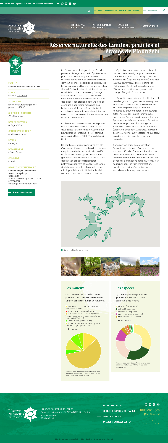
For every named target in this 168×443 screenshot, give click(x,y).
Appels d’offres (112, 417)
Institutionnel (125, 11)
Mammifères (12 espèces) (129, 317)
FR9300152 (22, 95)
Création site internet (103, 439)
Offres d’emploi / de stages (119, 411)
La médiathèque (149, 26)
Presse (136, 11)
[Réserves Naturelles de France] (21, 28)
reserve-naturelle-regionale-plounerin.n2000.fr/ (22, 106)
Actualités (9, 4)
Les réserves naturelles (78, 26)
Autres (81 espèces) (126, 309)
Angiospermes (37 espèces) (130, 314)
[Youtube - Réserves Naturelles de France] (74, 3)
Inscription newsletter (117, 422)
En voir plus (73, 329)
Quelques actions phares (126, 26)
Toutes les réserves (22, 192)
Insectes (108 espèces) (128, 306)
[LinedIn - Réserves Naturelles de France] (66, 3)
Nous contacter (112, 406)
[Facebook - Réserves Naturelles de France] (70, 3)
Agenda (19, 4)
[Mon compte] (89, 10)
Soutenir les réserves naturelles (38, 4)
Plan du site (86, 439)
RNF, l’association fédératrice (101, 26)
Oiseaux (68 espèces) (127, 312)
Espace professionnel (107, 11)
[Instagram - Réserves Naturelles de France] (62, 3)
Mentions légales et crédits (67, 439)
